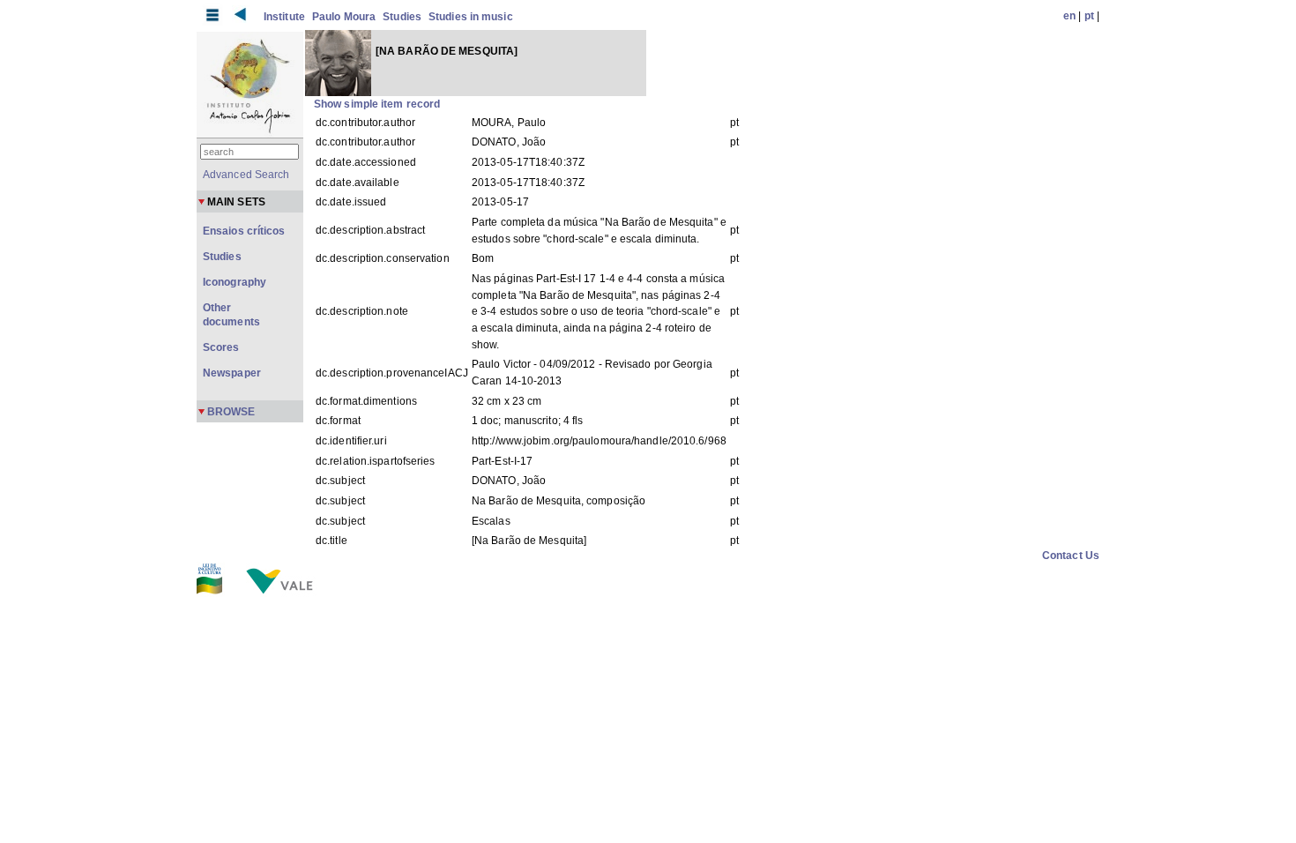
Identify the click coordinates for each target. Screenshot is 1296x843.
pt (1089, 16)
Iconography (234, 282)
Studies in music (470, 17)
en (1069, 16)
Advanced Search (246, 174)
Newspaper (232, 373)
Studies (402, 17)
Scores (221, 347)
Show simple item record (377, 104)
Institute (284, 17)
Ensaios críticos (244, 231)
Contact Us (1070, 555)
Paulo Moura (344, 17)
